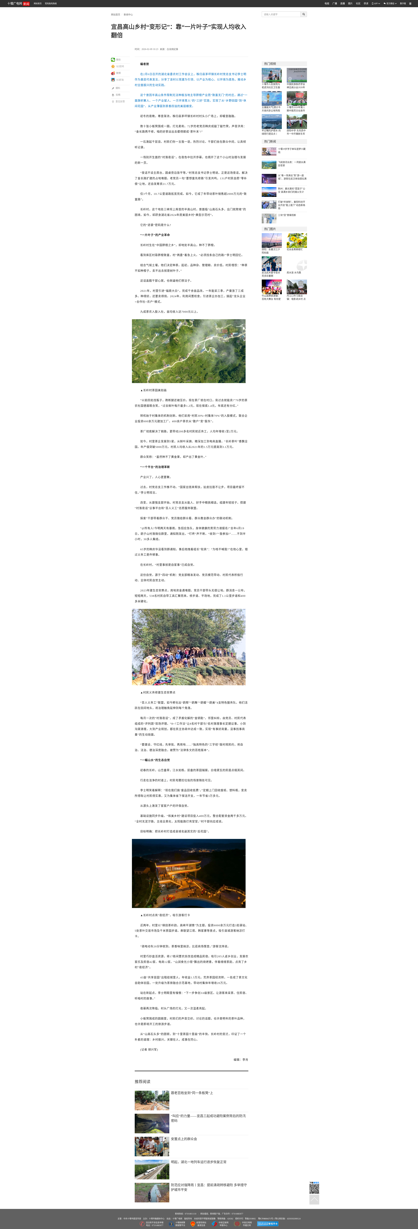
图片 (350, 3)
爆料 (116, 88)
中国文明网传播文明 (247, 1224)
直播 (342, 3)
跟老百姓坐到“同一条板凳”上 (192, 1093)
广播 (334, 3)
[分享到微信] (113, 60)
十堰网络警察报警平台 (180, 1224)
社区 (358, 3)
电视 (327, 3)
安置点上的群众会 (184, 1139)
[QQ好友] (113, 80)
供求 (366, 3)
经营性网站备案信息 (201, 1224)
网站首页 (38, 3)
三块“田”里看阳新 (287, 215)
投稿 (116, 95)
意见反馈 (118, 101)
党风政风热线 (51, 3)
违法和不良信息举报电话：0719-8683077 (154, 1224)
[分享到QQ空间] (113, 66)
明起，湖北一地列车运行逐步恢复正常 (198, 1162)
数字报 (403, 3)
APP (376, 3)
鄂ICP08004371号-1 (266, 1219)
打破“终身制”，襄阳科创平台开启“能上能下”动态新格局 (291, 205)
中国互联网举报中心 (223, 1224)
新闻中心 (128, 14)
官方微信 (389, 3)
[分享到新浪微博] (113, 73)
